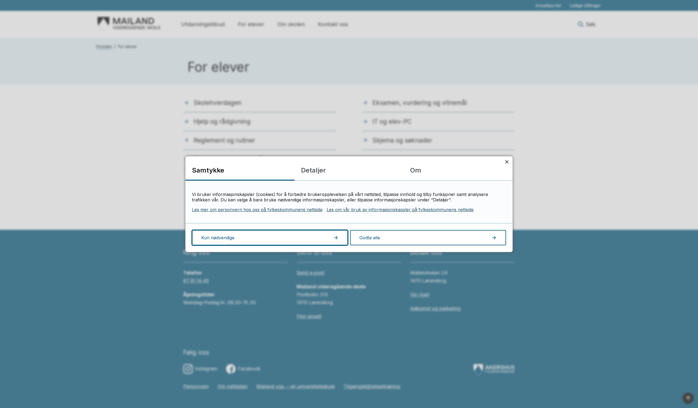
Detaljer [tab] (313, 170)
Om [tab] (415, 170)
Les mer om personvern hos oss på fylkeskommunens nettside (257, 209)
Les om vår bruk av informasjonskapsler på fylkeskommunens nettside (400, 209)
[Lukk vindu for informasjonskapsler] (507, 162)
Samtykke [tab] (208, 170)
